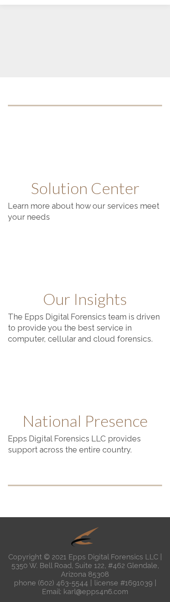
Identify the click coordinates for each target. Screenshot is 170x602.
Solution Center (85, 188)
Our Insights (85, 299)
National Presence (85, 420)
